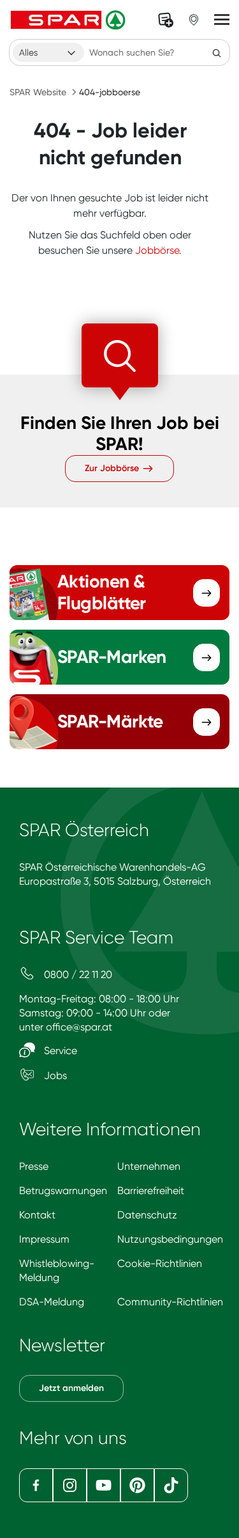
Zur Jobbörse (113, 468)
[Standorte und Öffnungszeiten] (193, 19)
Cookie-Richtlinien (159, 1263)
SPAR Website (38, 92)
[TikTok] (171, 1485)
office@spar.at (79, 1027)
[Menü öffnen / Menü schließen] (221, 19)
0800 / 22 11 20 (76, 974)
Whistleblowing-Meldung (56, 1270)
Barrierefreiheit (150, 1191)
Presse (33, 1166)
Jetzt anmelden (71, 1388)
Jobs (54, 1075)
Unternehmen (148, 1166)
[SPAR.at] (69, 20)
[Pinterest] (137, 1485)
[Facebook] (36, 1485)
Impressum (44, 1239)
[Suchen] (216, 52)
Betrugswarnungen (63, 1191)
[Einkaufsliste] (165, 19)
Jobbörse (157, 250)
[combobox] (48, 52)
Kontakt (37, 1215)
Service (59, 1051)
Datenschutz (147, 1215)
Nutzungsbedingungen (170, 1239)
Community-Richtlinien (170, 1302)
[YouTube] (103, 1485)
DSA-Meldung (51, 1302)
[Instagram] (70, 1485)
